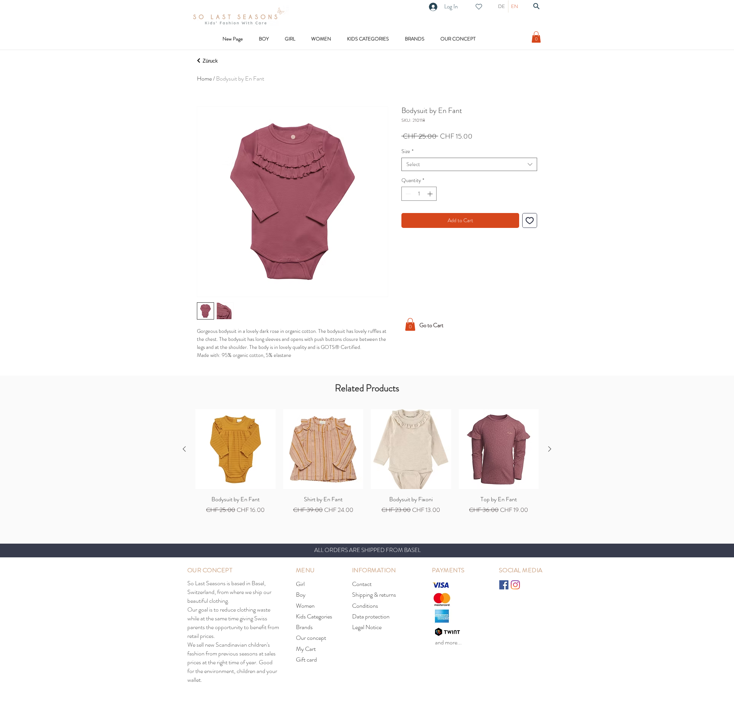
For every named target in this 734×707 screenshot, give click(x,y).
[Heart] (479, 7)
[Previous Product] (184, 449)
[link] (536, 37)
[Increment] (430, 193)
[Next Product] (549, 449)
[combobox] (469, 164)
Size (407, 151)
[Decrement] (407, 193)
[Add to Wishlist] (529, 220)
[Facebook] (503, 584)
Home (204, 78)
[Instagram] (515, 584)
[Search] (536, 6)
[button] (368, 38)
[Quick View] (235, 449)
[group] (367, 462)
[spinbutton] (419, 193)
